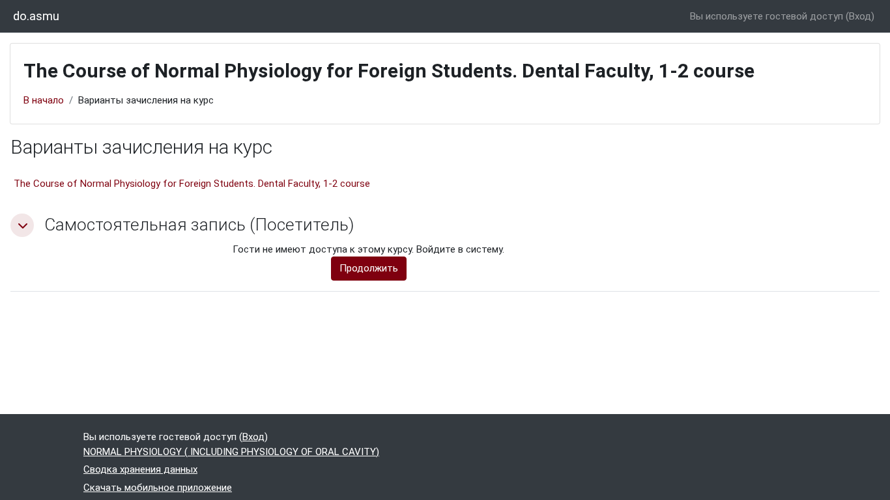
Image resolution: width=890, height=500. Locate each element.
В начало (43, 100)
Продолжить (368, 268)
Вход (860, 16)
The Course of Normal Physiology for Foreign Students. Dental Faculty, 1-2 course (192, 183)
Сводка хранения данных (140, 469)
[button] (22, 225)
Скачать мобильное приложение (157, 487)
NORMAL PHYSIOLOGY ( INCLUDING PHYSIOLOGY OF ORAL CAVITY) (231, 452)
